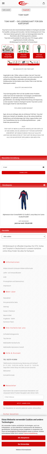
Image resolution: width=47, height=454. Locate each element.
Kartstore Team (8, 322)
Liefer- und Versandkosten (12, 273)
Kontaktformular (9, 375)
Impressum (7, 286)
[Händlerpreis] (44, 185)
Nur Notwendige (23, 444)
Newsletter (7, 298)
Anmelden (23, 172)
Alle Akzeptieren (23, 438)
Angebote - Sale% (9, 318)
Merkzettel (6, 371)
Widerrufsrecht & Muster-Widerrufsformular (18, 268)
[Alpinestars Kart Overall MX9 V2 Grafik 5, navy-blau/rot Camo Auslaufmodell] (23, 200)
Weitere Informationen (23, 450)
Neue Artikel (7, 315)
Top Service (7, 338)
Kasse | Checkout (9, 311)
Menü (3, 3)
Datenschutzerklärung (30, 433)
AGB (4, 277)
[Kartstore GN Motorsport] (23, 3)
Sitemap (6, 307)
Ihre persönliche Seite (10, 302)
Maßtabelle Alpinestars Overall (13, 347)
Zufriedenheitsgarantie (11, 334)
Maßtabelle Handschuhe (11, 343)
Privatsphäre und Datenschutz (13, 281)
